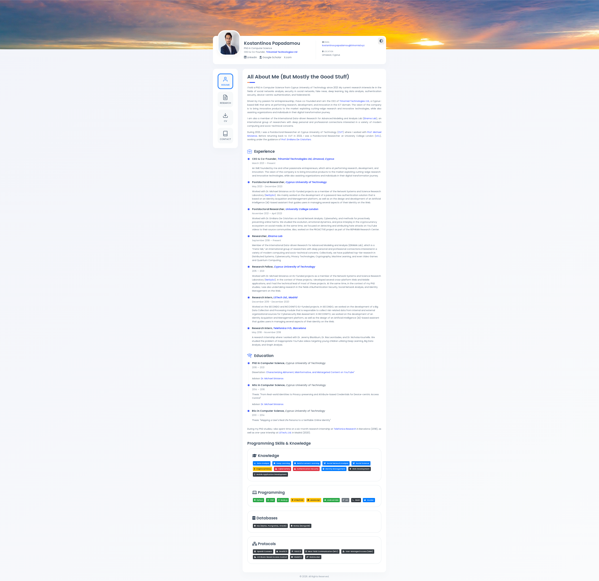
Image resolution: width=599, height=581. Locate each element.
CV (225, 121)
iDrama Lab (370, 118)
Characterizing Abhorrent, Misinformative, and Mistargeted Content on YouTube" (310, 372)
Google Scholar (271, 57)
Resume (225, 84)
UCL (378, 135)
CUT (340, 132)
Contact (225, 139)
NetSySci (270, 195)
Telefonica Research (345, 428)
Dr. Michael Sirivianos (272, 378)
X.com (288, 57)
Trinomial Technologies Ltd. (354, 101)
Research (225, 103)
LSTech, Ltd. (285, 432)
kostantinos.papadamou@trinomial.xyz (343, 45)
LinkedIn (251, 57)
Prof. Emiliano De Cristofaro (296, 139)
